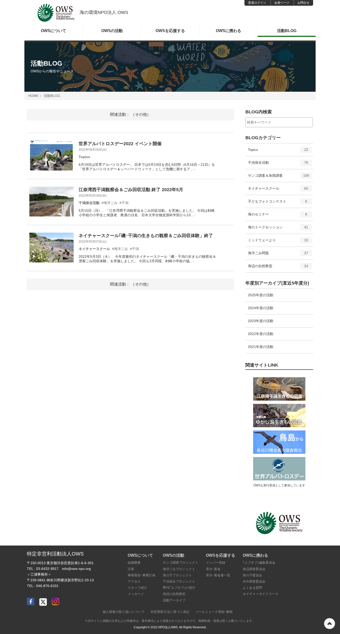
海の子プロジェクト (177, 575)
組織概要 (134, 562)
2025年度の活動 (260, 295)
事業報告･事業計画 (141, 575)
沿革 (131, 569)
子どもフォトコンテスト (277, 203)
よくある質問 (252, 588)
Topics (278, 151)
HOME (33, 96)
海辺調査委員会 (254, 569)
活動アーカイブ (174, 600)
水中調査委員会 (254, 581)
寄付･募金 (213, 569)
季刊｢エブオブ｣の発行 (179, 588)
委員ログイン (257, 2)
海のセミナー (277, 216)
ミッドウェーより (278, 242)
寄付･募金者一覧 (218, 575)
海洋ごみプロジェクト (179, 569)
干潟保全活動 (278, 164)
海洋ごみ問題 (278, 255)
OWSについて (53, 31)
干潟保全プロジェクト (179, 581)
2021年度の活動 (260, 347)
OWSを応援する (170, 31)
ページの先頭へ (329, 623)
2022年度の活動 (260, 334)
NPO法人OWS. (168, 627)
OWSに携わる (228, 31)
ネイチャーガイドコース (260, 594)
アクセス (134, 581)
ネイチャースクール (278, 190)
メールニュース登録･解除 (214, 612)
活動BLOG (286, 31)
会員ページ (281, 2)
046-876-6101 (47, 586)
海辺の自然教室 (278, 268)
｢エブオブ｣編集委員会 (259, 562)
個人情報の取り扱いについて (124, 612)
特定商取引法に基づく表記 (170, 612)
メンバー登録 (215, 562)
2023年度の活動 (260, 321)
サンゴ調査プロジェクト (180, 562)
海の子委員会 (252, 575)
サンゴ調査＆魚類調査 (278, 177)
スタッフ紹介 (137, 588)
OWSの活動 (112, 31)
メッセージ (136, 594)
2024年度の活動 (260, 308)
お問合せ (303, 2)
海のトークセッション (278, 229)
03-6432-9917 (47, 569)
